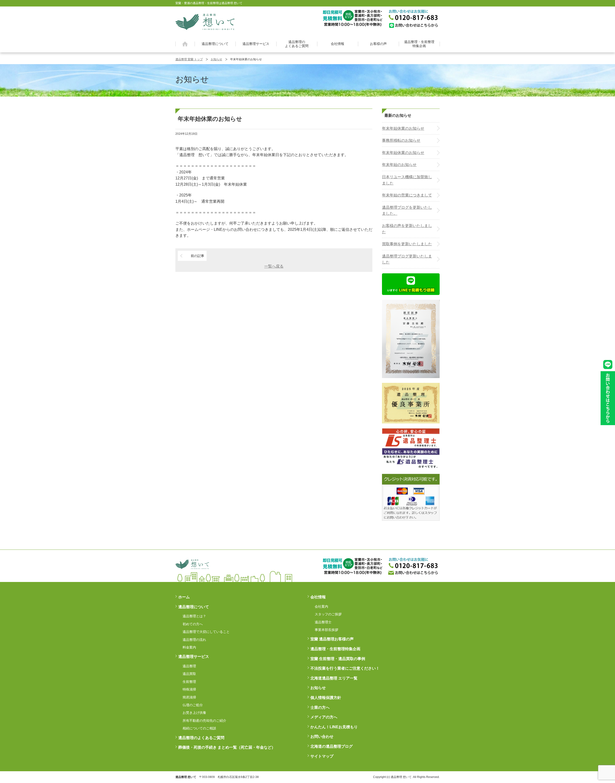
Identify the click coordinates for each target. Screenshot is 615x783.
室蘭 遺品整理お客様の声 (332, 639)
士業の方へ (320, 707)
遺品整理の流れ (194, 640)
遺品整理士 (323, 622)
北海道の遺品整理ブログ (331, 746)
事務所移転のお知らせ (401, 140)
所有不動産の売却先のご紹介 (204, 720)
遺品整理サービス (255, 44)
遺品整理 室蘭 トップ (189, 59)
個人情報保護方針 (325, 698)
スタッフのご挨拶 (328, 614)
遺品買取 (189, 674)
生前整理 (189, 682)
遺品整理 (189, 666)
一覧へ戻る (273, 266)
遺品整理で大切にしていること (206, 632)
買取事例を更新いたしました (407, 244)
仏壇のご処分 (193, 705)
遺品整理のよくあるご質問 (296, 44)
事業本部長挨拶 (326, 630)
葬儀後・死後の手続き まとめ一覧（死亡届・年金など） (226, 747)
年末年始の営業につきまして (407, 195)
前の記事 (197, 256)
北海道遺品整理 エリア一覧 (333, 678)
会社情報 (337, 44)
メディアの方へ (323, 717)
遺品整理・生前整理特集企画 (419, 44)
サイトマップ (321, 756)
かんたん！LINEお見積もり (334, 727)
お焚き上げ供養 (194, 713)
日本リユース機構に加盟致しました (407, 180)
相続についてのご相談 (199, 728)
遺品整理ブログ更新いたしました (407, 259)
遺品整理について (215, 44)
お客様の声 (378, 44)
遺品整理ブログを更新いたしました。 (407, 210)
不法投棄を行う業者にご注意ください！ (345, 668)
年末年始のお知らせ (399, 165)
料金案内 (189, 647)
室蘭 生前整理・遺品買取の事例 (337, 659)
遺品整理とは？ (194, 616)
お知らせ (216, 59)
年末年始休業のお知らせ (403, 128)
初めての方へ (193, 624)
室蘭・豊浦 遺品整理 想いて (204, 21)
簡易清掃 (189, 697)
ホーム (185, 44)
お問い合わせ (321, 736)
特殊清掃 (189, 689)
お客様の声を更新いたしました (407, 229)
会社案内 (321, 606)
